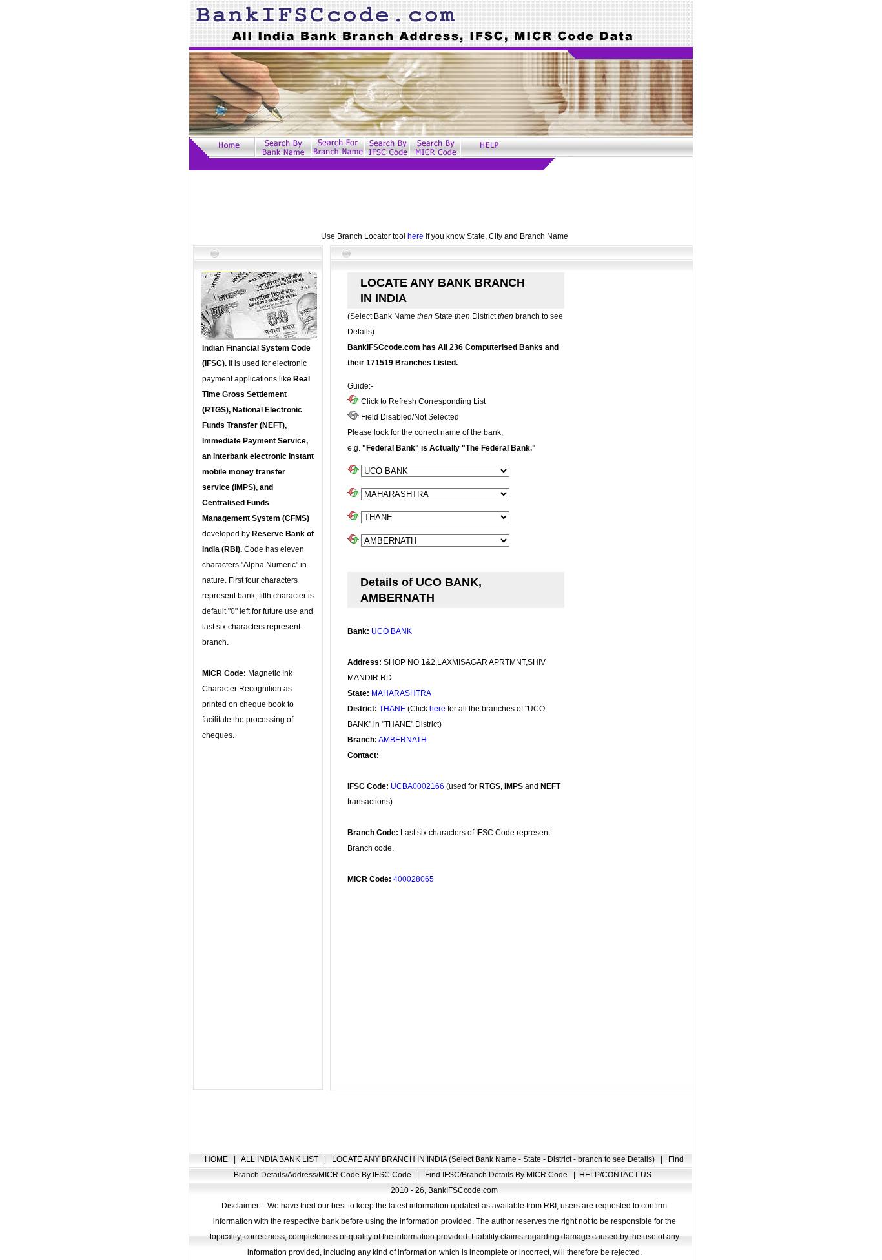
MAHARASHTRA (401, 693)
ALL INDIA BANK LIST (280, 1159)
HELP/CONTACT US (615, 1174)
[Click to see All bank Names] (353, 471)
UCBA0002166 (417, 786)
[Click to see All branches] (353, 540)
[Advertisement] (441, 199)
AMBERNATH (402, 739)
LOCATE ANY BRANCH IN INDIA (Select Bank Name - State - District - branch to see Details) (494, 1159)
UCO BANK (391, 631)
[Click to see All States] (353, 494)
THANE (392, 708)
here (415, 236)
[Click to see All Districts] (353, 517)
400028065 (413, 879)
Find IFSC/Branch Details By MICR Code (497, 1174)
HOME (217, 1159)
